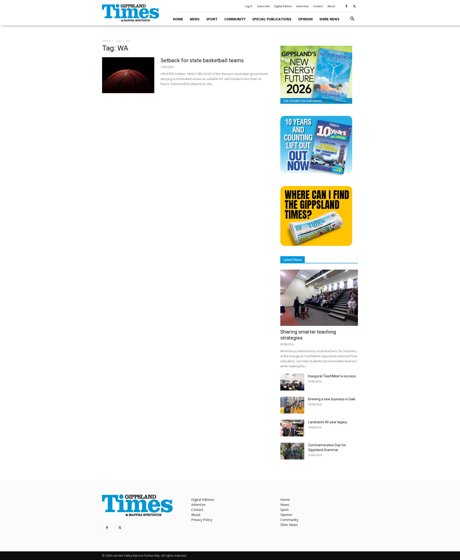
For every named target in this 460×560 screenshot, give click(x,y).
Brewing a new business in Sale (331, 399)
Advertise (302, 6)
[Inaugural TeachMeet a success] (292, 382)
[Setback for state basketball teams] (128, 75)
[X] (354, 6)
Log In (249, 6)
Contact (318, 6)
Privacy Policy (201, 519)
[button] (352, 19)
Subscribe (263, 6)
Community (235, 19)
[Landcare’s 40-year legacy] (292, 428)
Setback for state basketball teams (202, 60)
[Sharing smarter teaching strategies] (319, 298)
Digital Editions (202, 499)
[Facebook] (346, 6)
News (195, 19)
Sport (212, 19)
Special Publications (271, 19)
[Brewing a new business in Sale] (292, 405)
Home (178, 19)
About (331, 6)
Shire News (329, 19)
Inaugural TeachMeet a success (332, 376)
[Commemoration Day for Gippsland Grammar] (292, 451)
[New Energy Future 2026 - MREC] (316, 104)
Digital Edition (283, 6)
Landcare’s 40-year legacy (327, 422)
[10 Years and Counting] (316, 174)
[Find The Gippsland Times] (316, 244)
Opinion (305, 19)
